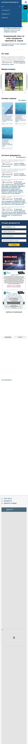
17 (3, 399)
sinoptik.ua (19, 466)
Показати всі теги (6, 450)
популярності (5, 10)
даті (2, 6)
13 (14, 397)
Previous (3, 92)
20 (14, 399)
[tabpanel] (14, 82)
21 (17, 399)
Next (25, 92)
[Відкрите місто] (14, 324)
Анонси (20, 337)
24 (3, 402)
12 (10, 397)
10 (3, 397)
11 (7, 397)
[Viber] (9, 420)
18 (7, 399)
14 (17, 397)
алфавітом (4, 17)
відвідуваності (5, 14)
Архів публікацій (20, 383)
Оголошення (7, 337)
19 (10, 399)
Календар (8, 383)
